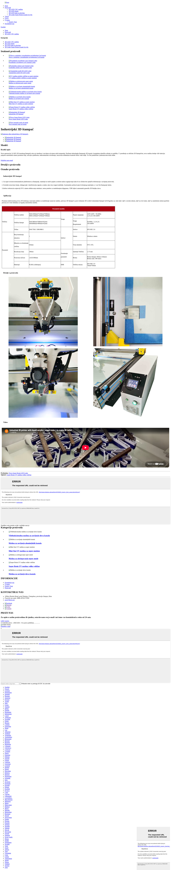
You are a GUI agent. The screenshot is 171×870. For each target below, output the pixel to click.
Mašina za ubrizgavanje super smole (20, 83)
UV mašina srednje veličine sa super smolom (23, 78)
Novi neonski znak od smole (18, 124)
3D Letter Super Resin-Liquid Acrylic (20, 15)
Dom (6, 6)
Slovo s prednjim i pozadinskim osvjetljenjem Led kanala (26, 57)
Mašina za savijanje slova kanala (19, 98)
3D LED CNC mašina (16, 9)
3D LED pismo (13, 11)
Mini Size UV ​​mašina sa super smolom (21, 104)
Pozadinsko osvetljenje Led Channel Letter (22, 62)
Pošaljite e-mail (5, 626)
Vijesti (7, 16)
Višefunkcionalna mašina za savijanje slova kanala (24, 93)
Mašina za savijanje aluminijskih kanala (21, 88)
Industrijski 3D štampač (16, 114)
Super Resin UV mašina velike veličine (21, 109)
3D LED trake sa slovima (17, 13)
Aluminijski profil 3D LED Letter (19, 73)
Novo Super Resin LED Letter (18, 119)
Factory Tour (13, 22)
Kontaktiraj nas (9, 23)
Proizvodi (8, 7)
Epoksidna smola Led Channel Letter (20, 67)
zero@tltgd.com (10, 600)
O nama (7, 20)
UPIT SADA (5, 621)
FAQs (7, 18)
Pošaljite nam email (7, 160)
